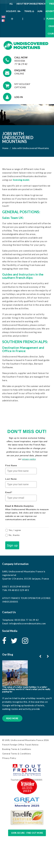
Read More (12, 718)
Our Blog (7, 654)
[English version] (3, 16)
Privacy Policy (9, 758)
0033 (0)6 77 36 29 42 (27, 620)
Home (5, 148)
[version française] (3, 20)
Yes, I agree (15, 530)
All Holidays (11, 7)
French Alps (41, 7)
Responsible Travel (30, 7)
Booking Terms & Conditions (16, 749)
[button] (48, 656)
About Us (20, 7)
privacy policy (29, 459)
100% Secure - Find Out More (27, 833)
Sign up (12, 545)
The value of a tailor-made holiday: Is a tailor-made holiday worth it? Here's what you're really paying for (26, 689)
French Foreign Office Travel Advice (20, 744)
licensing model (21, 179)
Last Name (11, 479)
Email (8, 492)
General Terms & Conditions (16, 753)
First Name (11, 465)
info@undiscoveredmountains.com (27, 623)
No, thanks (14, 535)
